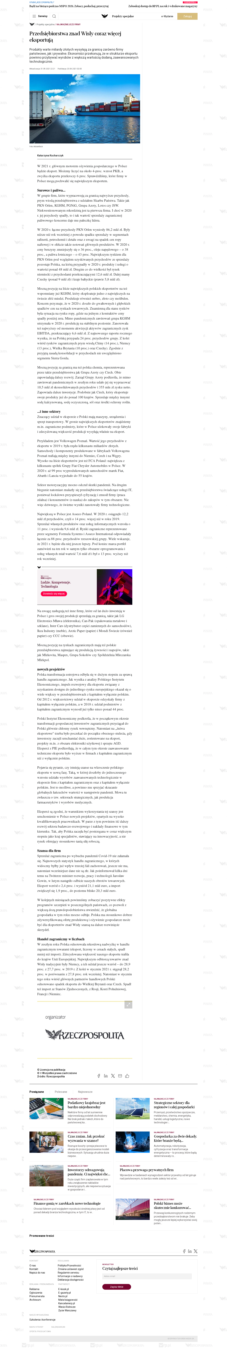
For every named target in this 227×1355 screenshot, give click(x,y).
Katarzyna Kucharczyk (50, 155)
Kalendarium (58, 1327)
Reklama (34, 1289)
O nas (32, 1265)
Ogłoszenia (35, 1292)
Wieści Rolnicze (67, 1306)
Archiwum (35, 1299)
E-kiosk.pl (63, 1289)
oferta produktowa (40, 1331)
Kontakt (33, 1269)
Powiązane (36, 1092)
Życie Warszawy (67, 1310)
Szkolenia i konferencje (42, 1319)
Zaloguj (187, 16)
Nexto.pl (62, 1296)
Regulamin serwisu (68, 1272)
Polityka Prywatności (69, 1265)
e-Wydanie (167, 16)
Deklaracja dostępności (71, 1279)
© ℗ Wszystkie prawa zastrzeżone (57, 1073)
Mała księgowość (67, 1299)
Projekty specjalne (123, 16)
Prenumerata (37, 1296)
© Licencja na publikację (51, 1069)
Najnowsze (85, 1092)
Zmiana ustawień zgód (71, 1269)
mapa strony (36, 1327)
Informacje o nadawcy (70, 1276)
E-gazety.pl (64, 1292)
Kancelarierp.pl (66, 1303)
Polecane (61, 1092)
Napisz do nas (37, 1272)
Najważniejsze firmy (69, 24)
